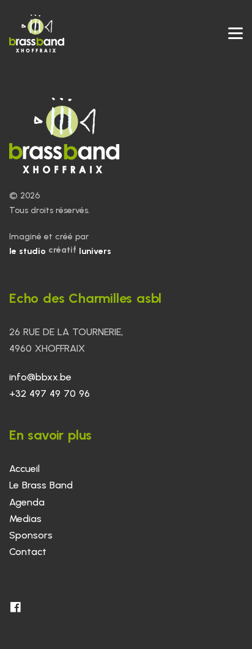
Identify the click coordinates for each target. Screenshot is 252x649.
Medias (25, 518)
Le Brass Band (41, 485)
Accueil (24, 468)
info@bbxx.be (40, 377)
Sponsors (31, 535)
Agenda (27, 502)
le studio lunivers (60, 251)
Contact (27, 551)
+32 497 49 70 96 (49, 393)
